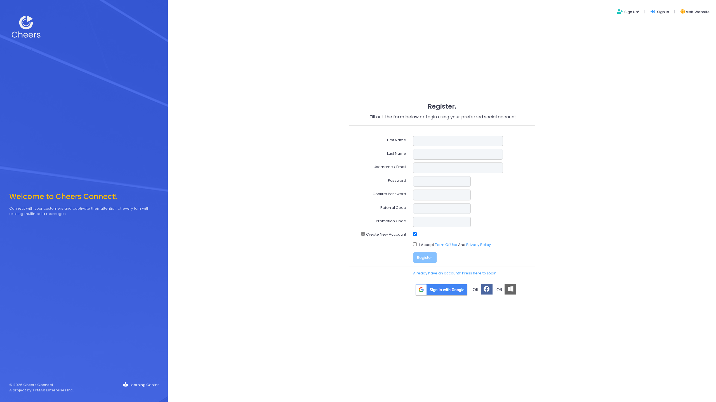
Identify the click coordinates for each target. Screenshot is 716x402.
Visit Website (698, 12)
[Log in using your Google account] (441, 289)
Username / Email (390, 166)
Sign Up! (631, 12)
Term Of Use (446, 244)
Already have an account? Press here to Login (454, 273)
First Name (396, 140)
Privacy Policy (478, 244)
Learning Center (144, 384)
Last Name (396, 153)
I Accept (426, 244)
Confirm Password (389, 194)
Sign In (662, 12)
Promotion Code (391, 221)
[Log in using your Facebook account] (487, 289)
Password (397, 180)
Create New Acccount (385, 234)
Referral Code (393, 207)
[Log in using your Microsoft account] (510, 289)
